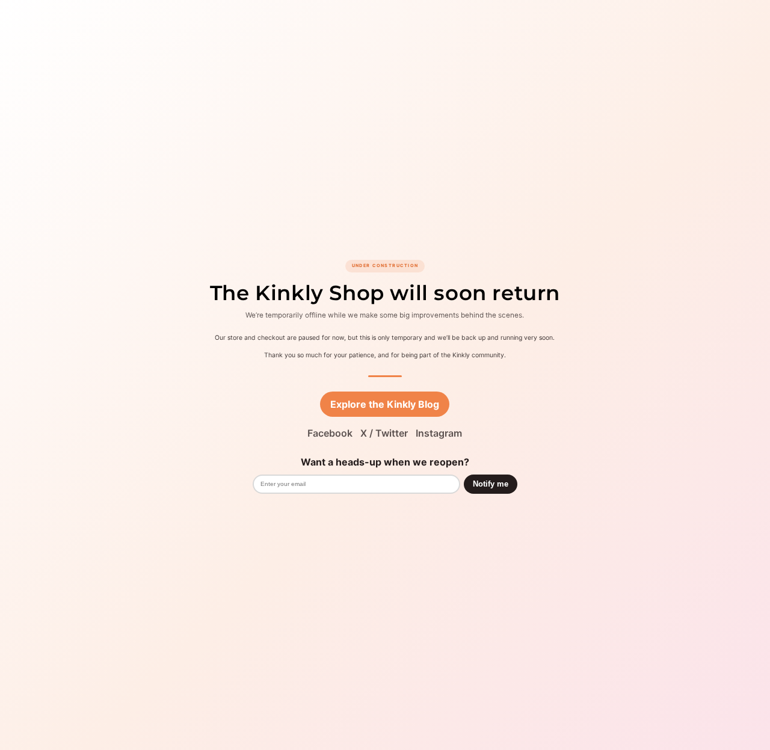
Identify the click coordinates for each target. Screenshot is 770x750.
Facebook (330, 433)
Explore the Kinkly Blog (384, 404)
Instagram (439, 433)
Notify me (490, 483)
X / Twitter (384, 433)
